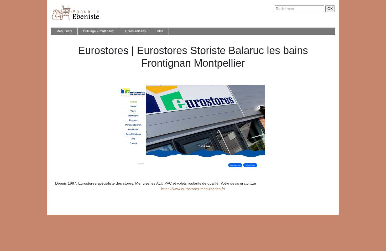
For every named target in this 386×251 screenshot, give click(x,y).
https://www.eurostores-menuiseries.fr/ (193, 189)
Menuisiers (64, 31)
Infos (160, 31)
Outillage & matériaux (98, 31)
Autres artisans (135, 31)
